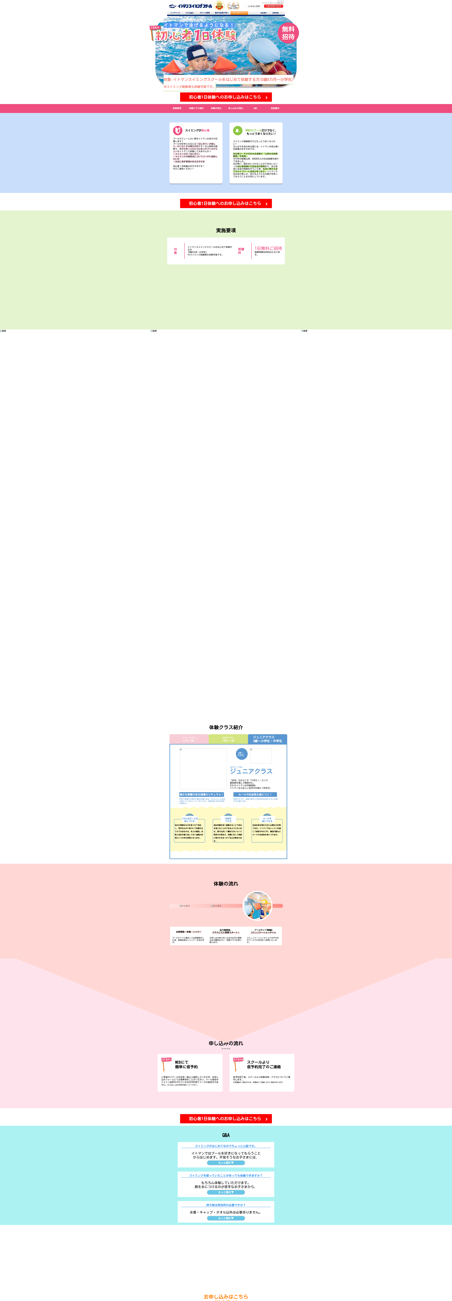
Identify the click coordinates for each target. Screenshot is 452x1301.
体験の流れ (216, 108)
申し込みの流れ (235, 108)
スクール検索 (205, 13)
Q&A (255, 108)
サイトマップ (280, 1)
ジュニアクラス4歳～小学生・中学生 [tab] (267, 739)
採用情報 (276, 13)
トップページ (175, 13)
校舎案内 (275, 108)
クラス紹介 (191, 13)
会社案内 (264, 13)
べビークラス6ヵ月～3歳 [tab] (189, 739)
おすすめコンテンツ (239, 13)
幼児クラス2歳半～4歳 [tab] (228, 739)
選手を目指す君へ (221, 13)
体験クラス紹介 (196, 108)
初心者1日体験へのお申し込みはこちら (225, 97)
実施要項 (177, 108)
